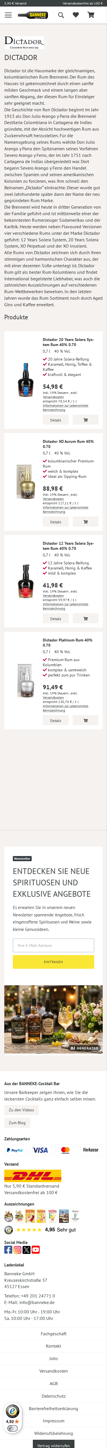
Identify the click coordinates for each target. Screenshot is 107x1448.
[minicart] (90, 15)
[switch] (12, 1428)
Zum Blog (17, 1122)
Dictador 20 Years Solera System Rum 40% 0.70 (68, 342)
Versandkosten (53, 397)
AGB (54, 1383)
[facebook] (8, 1251)
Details (55, 420)
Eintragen (53, 962)
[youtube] (36, 1251)
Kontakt (53, 1346)
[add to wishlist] (76, 15)
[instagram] (17, 1251)
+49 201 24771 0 (38, 1296)
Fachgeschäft (53, 1333)
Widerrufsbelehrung (53, 1433)
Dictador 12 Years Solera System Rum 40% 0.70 (68, 546)
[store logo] (28, 15)
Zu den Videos (21, 1109)
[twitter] (27, 1251)
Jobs (53, 1358)
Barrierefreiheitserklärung (53, 1408)
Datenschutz (54, 1396)
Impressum (53, 1421)
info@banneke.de (36, 1302)
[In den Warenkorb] (85, 420)
